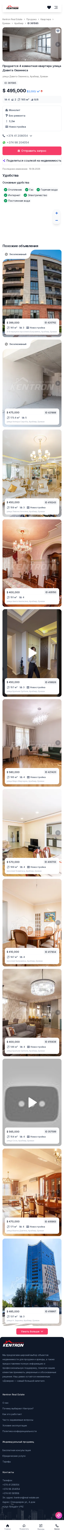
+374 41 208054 (17, 135)
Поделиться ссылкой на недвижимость (34, 160)
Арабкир (18, 23)
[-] (56, 220)
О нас (5, 1402)
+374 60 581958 (10, 1493)
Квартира (46, 19)
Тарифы (6, 1461)
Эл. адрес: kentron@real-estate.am (20, 1497)
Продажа (31, 19)
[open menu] (56, 7)
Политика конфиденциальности (19, 1431)
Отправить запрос (33, 150)
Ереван (6, 23)
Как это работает (12, 1414)
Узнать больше (30, 1331)
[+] (56, 213)
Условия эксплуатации (14, 1425)
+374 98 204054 (18, 142)
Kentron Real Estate (12, 19)
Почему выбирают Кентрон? (18, 1408)
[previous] (6, 44)
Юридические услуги (13, 1456)
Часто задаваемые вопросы (17, 1420)
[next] (58, 44)
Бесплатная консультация (16, 1450)
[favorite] (58, 31)
